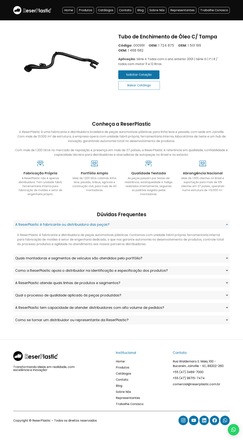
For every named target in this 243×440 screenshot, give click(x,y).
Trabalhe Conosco (214, 10)
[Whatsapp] (225, 420)
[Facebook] (214, 420)
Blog (140, 10)
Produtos (85, 10)
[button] (233, 429)
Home (68, 10)
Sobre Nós (157, 10)
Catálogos (105, 10)
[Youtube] (193, 420)
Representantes (182, 10)
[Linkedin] (204, 420)
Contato (125, 10)
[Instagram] (183, 420)
